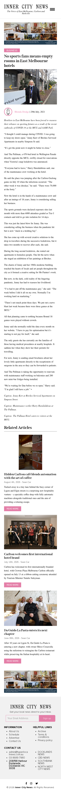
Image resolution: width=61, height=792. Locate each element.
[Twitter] (36, 783)
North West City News (45, 767)
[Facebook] (26, 783)
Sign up (47, 718)
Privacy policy (45, 740)
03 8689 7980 (17, 758)
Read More (13, 509)
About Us (14, 731)
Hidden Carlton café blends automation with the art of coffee (30, 476)
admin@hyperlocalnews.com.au (18, 753)
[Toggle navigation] (52, 9)
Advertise (14, 738)
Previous (10, 86)
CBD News (44, 758)
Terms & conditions (43, 735)
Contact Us (15, 741)
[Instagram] (31, 783)
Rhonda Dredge (22, 111)
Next (50, 86)
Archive (42, 731)
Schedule (14, 734)
